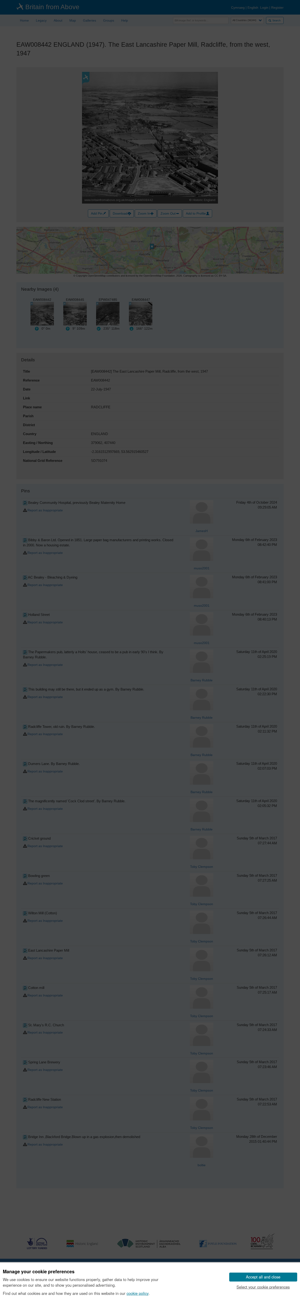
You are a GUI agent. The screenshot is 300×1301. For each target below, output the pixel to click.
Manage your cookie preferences (39, 1271)
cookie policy (138, 1293)
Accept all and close (263, 1277)
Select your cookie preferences (263, 1287)
